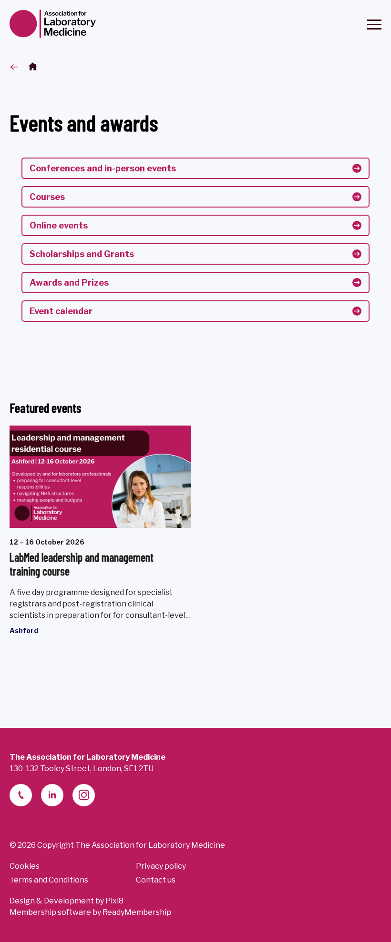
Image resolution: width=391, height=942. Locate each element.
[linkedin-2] (52, 795)
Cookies (25, 866)
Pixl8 (114, 900)
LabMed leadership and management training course (82, 564)
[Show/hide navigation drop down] (374, 25)
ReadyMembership (137, 912)
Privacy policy (161, 866)
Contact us (155, 879)
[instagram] (83, 795)
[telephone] (21, 795)
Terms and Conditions (49, 879)
